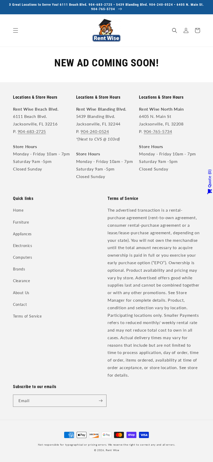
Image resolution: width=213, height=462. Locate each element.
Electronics (22, 245)
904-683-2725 (32, 131)
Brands (19, 269)
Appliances (22, 234)
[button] (15, 30)
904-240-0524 (95, 131)
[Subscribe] (100, 401)
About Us (21, 292)
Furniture (21, 222)
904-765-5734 (158, 131)
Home (18, 210)
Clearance (21, 281)
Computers (22, 257)
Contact (20, 304)
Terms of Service (27, 316)
